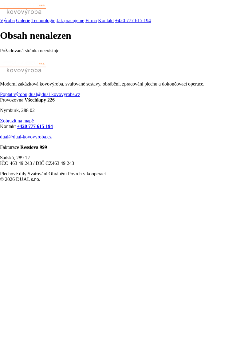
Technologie (43, 20)
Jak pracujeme (70, 20)
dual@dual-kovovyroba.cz (54, 94)
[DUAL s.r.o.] (23, 15)
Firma (91, 20)
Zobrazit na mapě (17, 120)
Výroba (7, 20)
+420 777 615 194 (133, 20)
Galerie (23, 20)
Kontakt (106, 20)
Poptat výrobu (13, 94)
